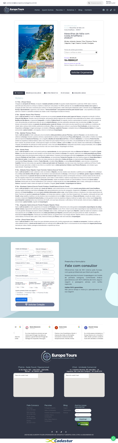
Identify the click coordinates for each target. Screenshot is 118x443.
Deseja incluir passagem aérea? (20, 284)
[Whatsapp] (66, 433)
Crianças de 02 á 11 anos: (22, 264)
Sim (18, 288)
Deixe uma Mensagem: (21, 277)
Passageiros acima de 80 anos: (47, 257)
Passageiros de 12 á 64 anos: (21, 257)
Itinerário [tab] (20, 94)
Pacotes (59, 11)
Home (37, 11)
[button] (51, 28)
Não (22, 288)
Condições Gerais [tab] (79, 94)
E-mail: (31, 270)
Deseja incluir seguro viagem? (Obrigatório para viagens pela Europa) (48, 285)
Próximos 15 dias (43, 294)
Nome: (17, 270)
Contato (88, 11)
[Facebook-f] (52, 433)
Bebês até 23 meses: (42, 264)
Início (66, 27)
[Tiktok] (61, 433)
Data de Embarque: (41, 250)
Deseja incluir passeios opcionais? (35, 284)
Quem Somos (47, 11)
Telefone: (45, 270)
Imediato (20, 294)
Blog (80, 11)
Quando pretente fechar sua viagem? (25, 291)
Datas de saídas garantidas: (73, 51)
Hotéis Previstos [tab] (51, 94)
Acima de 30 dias (22, 295)
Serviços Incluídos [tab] (34, 94)
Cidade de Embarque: (21, 250)
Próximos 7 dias (30, 294)
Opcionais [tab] (65, 94)
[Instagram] (56, 433)
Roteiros (70, 11)
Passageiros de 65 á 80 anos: (35, 257)
